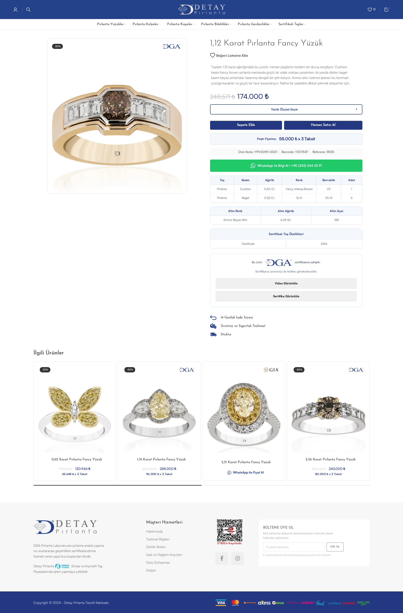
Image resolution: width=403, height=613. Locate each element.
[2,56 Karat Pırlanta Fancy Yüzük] (328, 414)
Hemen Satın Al (323, 125)
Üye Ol (335, 547)
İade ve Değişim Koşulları (164, 554)
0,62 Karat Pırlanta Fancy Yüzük (77, 459)
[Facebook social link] (221, 558)
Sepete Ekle (246, 125)
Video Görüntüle (286, 283)
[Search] (28, 9)
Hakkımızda (154, 531)
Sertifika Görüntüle (286, 296)
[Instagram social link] (237, 558)
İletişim (151, 570)
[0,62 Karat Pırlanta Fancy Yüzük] (75, 414)
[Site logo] (201, 9)
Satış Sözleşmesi (158, 562)
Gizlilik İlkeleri (156, 547)
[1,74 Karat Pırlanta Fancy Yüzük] (159, 414)
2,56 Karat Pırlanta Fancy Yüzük (331, 459)
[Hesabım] (15, 9)
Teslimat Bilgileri (157, 539)
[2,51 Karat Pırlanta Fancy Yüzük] (244, 414)
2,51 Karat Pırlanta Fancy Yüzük (246, 462)
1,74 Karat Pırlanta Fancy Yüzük (161, 459)
